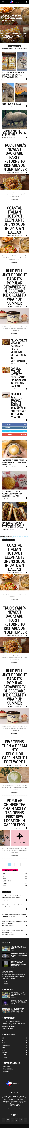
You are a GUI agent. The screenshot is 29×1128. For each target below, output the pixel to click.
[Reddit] (16, 1120)
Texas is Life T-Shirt (8, 1028)
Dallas (5, 981)
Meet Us (10, 1098)
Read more (14, 199)
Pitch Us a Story (7, 1096)
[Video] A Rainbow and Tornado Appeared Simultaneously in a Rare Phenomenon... (18, 963)
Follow (24, 427)
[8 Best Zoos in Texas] (14, 92)
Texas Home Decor (8, 1069)
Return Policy (12, 1099)
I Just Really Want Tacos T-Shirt (11, 1021)
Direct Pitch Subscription (18, 1096)
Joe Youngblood (5, 79)
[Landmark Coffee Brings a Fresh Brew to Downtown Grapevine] (14, 449)
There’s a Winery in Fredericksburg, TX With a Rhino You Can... (14, 133)
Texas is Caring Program (16, 1101)
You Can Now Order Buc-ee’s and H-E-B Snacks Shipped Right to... (13, 74)
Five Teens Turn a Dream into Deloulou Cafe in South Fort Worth (14, 751)
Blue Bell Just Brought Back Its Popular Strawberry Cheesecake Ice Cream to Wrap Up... (18, 405)
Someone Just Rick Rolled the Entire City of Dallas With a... (19, 1002)
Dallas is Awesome (19, 1109)
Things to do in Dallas (9, 538)
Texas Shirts (16, 536)
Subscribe (23, 434)
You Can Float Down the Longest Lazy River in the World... (18, 947)
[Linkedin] (12, 1120)
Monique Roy (4, 23)
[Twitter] (21, 1120)
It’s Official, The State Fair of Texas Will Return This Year (19, 955)
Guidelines (4, 1098)
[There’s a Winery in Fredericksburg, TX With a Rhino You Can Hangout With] (14, 119)
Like (25, 424)
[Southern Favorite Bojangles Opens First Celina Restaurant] (14, 480)
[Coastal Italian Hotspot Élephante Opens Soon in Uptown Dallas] (14, 19)
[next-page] (19, 864)
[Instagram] (8, 1120)
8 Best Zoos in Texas (11, 104)
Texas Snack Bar (9, 1109)
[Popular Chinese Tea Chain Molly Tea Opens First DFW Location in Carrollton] (14, 838)
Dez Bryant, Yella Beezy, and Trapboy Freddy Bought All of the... (18, 1010)
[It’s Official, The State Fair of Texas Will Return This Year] (6, 956)
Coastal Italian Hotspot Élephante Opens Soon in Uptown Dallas (14, 220)
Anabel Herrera (5, 106)
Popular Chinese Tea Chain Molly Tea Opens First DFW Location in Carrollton (14, 812)
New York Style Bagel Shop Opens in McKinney (14, 914)
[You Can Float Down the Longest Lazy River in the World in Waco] (6, 948)
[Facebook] (3, 1120)
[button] (2, 2)
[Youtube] (25, 1120)
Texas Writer (10, 306)
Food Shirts (6, 1071)
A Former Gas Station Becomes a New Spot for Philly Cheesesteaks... (13, 525)
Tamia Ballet (5, 137)
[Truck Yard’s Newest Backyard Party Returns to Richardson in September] (14, 37)
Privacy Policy (17, 1098)
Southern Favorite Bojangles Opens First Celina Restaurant (12, 493)
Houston (5, 984)
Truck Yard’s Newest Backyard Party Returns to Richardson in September (14, 157)
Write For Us (20, 1103)
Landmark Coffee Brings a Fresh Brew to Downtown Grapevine (14, 462)
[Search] (26, 2)
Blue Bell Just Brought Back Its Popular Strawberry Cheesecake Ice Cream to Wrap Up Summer (14, 287)
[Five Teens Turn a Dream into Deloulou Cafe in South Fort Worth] (14, 775)
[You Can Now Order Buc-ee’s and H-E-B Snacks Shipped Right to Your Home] (14, 61)
